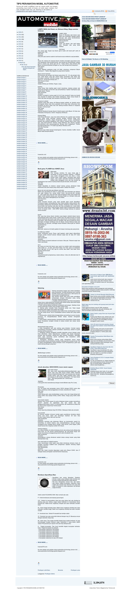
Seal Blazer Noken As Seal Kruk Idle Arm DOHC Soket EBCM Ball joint (101, 347)
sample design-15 (22, 106)
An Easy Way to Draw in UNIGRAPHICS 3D (94, 21)
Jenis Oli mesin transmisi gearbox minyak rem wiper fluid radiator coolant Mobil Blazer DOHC (102, 326)
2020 (20, 53)
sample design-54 (22, 186)
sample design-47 (22, 172)
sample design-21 (22, 118)
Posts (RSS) (111, 11)
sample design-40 (22, 157)
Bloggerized (104, 588)
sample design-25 (22, 127)
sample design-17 (22, 110)
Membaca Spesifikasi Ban (47, 475)
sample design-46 (22, 170)
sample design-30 (22, 137)
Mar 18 (23, 64)
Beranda (60, 570)
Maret (21, 62)
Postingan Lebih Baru (44, 570)
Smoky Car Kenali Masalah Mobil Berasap (102, 294)
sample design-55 (22, 188)
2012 (20, 39)
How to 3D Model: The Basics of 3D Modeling (95, 59)
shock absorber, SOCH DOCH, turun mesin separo (55, 367)
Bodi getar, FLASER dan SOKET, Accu (51, 169)
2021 (20, 56)
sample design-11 (22, 98)
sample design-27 (22, 131)
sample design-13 (22, 102)
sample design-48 (22, 174)
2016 (20, 46)
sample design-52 (22, 182)
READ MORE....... (43, 143)
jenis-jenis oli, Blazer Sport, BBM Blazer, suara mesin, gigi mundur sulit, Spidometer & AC (102, 276)
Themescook (111, 588)
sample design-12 (22, 100)
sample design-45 (22, 168)
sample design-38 (22, 153)
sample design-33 (22, 143)
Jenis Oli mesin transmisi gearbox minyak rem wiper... (28, 68)
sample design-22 (22, 120)
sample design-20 (22, 116)
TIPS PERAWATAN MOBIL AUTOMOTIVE (37, 3)
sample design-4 (21, 84)
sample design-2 (21, 79)
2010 (20, 34)
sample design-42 (22, 162)
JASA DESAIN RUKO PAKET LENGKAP (93, 17)
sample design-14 (22, 104)
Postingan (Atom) (50, 574)
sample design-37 (22, 151)
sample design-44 (22, 166)
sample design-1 (21, 77)
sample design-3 (21, 81)
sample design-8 (21, 92)
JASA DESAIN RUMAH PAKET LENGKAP (94, 19)
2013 (20, 41)
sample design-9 (21, 94)
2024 (20, 60)
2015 (20, 44)
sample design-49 (22, 176)
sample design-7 (21, 90)
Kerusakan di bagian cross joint (91, 287)
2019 (20, 51)
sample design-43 (22, 164)
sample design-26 (22, 129)
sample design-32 (22, 141)
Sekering (41, 288)
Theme (98, 588)
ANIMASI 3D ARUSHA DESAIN (91, 157)
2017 (20, 48)
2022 (20, 58)
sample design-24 (22, 125)
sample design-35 (22, 147)
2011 (20, 37)
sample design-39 (22, 155)
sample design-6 (21, 88)
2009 (20, 32)
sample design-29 (22, 135)
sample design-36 (22, 149)
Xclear (94, 588)
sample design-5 (21, 86)
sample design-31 (22, 139)
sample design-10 (22, 96)
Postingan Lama (75, 570)
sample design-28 (22, 133)
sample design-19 (22, 114)
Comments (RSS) (99, 11)
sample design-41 (22, 159)
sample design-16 (22, 108)
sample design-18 (22, 112)
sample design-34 (22, 145)
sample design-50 (22, 178)
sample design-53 (22, 184)
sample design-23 (22, 123)
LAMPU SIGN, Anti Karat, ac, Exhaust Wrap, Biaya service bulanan (58, 30)
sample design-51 (22, 180)
